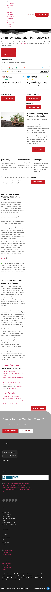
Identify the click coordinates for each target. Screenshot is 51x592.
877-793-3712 (6, 407)
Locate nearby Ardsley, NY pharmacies (13, 377)
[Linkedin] (13, 500)
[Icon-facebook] (7, 500)
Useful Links (10, 393)
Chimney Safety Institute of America (12, 398)
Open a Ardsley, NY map (9, 371)
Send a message (33, 107)
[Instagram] (10, 500)
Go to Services (33, 98)
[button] (4, 14)
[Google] (3, 500)
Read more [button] (4, 86)
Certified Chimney (22, 43)
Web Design (36, 588)
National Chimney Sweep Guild (11, 396)
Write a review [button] (44, 71)
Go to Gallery (8, 98)
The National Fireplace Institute (11, 403)
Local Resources (12, 365)
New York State (12, 388)
